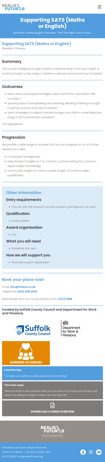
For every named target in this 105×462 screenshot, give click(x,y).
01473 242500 (9, 456)
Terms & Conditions (12, 452)
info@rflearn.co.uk (23, 287)
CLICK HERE (65, 299)
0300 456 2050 (27, 291)
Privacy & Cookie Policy (38, 452)
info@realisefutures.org (30, 456)
